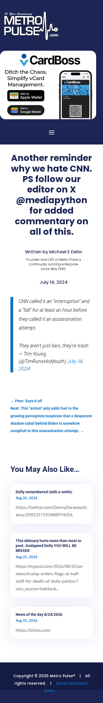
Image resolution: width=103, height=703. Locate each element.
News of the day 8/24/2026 (39, 614)
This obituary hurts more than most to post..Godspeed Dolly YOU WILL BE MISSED (48, 545)
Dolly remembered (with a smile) (44, 492)
